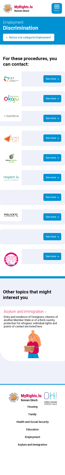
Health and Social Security (32, 421)
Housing (32, 406)
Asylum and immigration (24, 311)
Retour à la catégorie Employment (29, 37)
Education (32, 429)
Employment (32, 437)
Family (32, 414)
